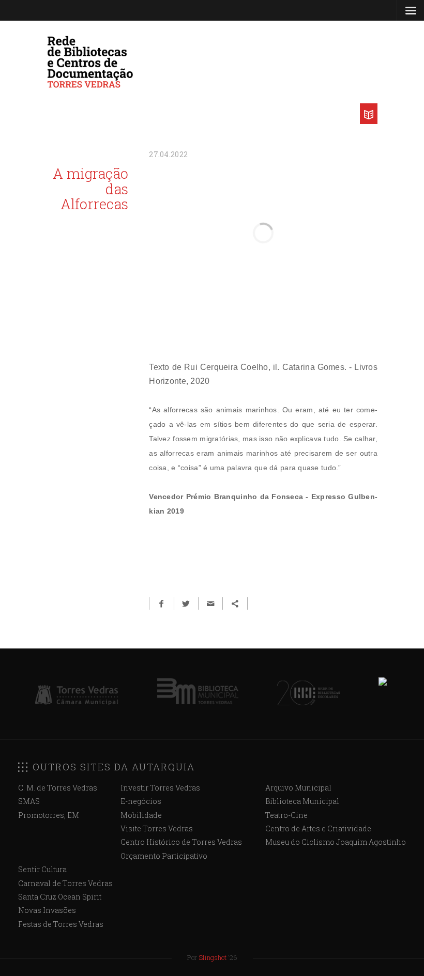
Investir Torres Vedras (160, 788)
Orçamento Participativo (163, 856)
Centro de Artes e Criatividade (318, 828)
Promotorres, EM (48, 815)
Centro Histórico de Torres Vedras (181, 842)
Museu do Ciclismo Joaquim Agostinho (335, 842)
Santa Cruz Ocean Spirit (59, 897)
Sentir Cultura (42, 869)
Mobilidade (141, 815)
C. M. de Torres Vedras (57, 788)
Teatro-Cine (286, 815)
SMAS (29, 801)
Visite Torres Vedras (156, 828)
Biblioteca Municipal (302, 801)
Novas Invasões (47, 910)
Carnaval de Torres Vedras (65, 883)
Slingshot (212, 957)
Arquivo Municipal (298, 788)
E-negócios (140, 801)
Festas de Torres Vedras (60, 924)
